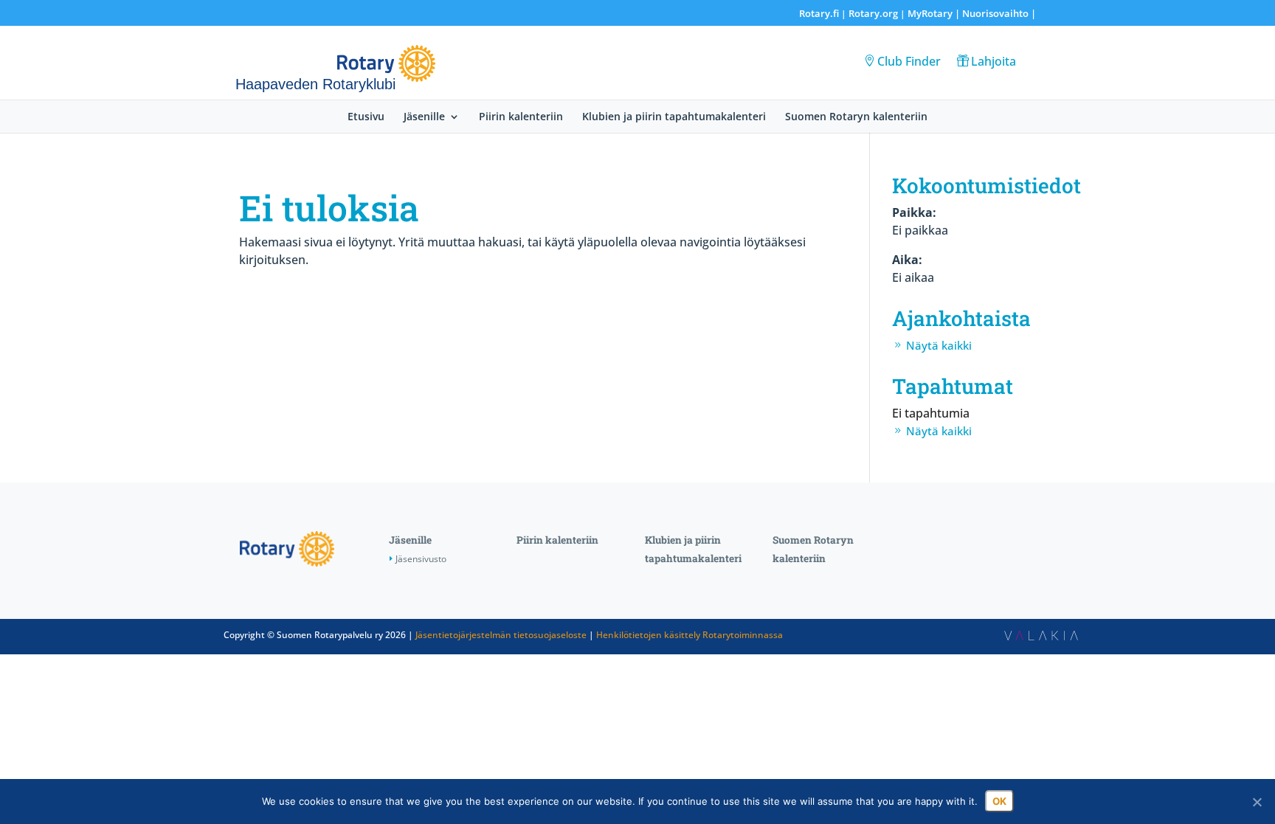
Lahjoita (993, 61)
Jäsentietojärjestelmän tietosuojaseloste (501, 635)
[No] (1256, 801)
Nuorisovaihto (995, 13)
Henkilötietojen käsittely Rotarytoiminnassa (689, 635)
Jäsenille (424, 117)
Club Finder (909, 61)
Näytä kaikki (939, 345)
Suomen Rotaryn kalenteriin (856, 117)
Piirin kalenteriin (521, 117)
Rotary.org (873, 13)
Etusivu (366, 117)
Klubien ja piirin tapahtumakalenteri (674, 117)
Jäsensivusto (420, 559)
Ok (999, 801)
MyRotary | (935, 13)
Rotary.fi (819, 13)
